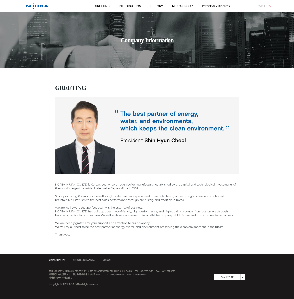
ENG (268, 6)
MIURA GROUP (182, 6)
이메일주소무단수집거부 (84, 260)
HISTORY (156, 6)
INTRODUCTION (130, 6)
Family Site (227, 277)
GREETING (102, 6)
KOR (260, 6)
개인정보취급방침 (57, 260)
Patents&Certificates (216, 6)
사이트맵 (107, 260)
